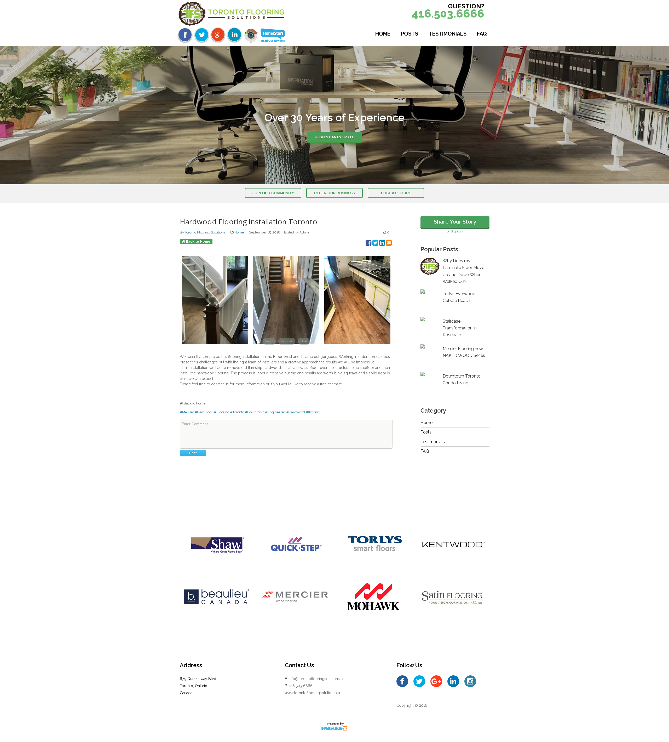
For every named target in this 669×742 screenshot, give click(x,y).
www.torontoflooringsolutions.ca (312, 693)
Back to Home (198, 241)
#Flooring (221, 412)
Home (382, 34)
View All (287, 341)
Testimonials (447, 34)
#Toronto (237, 412)
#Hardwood (204, 412)
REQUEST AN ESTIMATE (334, 137)
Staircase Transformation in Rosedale (460, 328)
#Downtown (254, 412)
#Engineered (275, 412)
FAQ (482, 34)
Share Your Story (455, 222)
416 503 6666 (301, 686)
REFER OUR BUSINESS (334, 193)
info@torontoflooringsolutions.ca (316, 679)
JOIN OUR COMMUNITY (273, 193)
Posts (409, 34)
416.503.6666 (448, 13)
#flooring (313, 412)
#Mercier (187, 412)
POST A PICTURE (396, 193)
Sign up (457, 231)
